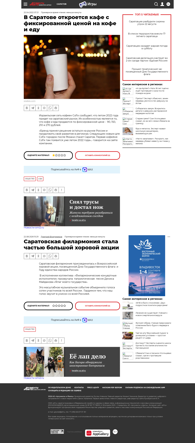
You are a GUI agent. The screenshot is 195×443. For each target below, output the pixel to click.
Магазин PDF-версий (112, 388)
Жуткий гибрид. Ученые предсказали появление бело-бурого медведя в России (153, 325)
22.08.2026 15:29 (31, 237)
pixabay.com (29, 101)
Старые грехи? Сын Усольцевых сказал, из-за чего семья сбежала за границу (153, 121)
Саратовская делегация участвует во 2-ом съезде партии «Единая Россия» (147, 59)
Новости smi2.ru (34, 227)
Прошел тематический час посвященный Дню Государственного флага (147, 72)
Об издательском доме (59, 388)
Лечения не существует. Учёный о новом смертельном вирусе (151, 314)
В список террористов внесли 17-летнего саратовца (147, 35)
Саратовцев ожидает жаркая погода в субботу (146, 47)
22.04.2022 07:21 (31, 12)
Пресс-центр (93, 388)
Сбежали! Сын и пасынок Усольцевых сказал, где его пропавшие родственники (153, 355)
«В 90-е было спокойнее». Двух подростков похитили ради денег (152, 304)
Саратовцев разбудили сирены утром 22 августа (147, 22)
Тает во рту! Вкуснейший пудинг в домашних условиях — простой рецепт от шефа (152, 335)
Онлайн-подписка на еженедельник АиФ (145, 388)
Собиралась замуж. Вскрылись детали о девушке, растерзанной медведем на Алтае (151, 110)
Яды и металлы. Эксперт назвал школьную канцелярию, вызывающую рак (151, 131)
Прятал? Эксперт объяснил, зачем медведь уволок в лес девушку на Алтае (152, 100)
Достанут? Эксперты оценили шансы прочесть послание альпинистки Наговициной (153, 345)
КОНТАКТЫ (79, 388)
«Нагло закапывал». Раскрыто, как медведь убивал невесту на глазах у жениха (153, 141)
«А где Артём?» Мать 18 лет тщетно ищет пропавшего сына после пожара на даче (152, 90)
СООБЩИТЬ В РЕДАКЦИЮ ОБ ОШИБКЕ (64, 391)
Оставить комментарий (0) (97, 155)
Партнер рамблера (74, 432)
